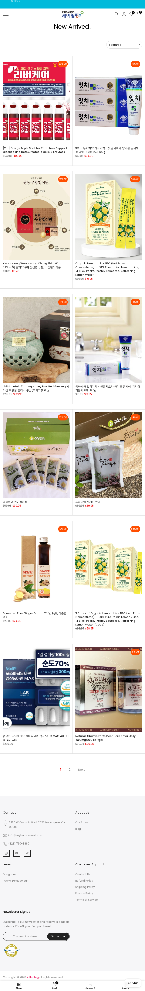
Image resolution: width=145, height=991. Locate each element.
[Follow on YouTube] (16, 853)
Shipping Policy (85, 887)
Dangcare (9, 874)
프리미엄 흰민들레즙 (15, 502)
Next (81, 769)
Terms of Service (86, 900)
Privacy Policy (84, 893)
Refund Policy (84, 881)
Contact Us (82, 874)
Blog (78, 829)
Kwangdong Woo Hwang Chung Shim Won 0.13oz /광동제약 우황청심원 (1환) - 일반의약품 (32, 265)
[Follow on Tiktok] (27, 853)
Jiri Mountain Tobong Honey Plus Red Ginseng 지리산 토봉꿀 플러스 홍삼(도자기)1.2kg (36, 388)
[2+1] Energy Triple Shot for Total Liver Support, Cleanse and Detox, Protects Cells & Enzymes (35, 150)
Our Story (81, 822)
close (8, 1)
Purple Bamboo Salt (16, 881)
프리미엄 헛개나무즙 (87, 502)
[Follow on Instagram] (6, 853)
